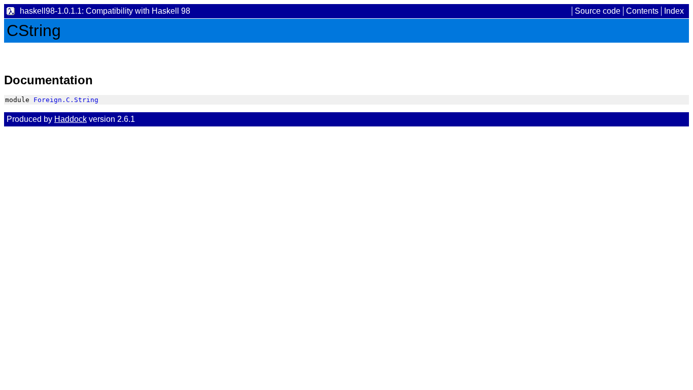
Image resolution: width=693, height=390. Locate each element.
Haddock (70, 119)
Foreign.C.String (65, 100)
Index (674, 11)
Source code (597, 11)
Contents (642, 11)
